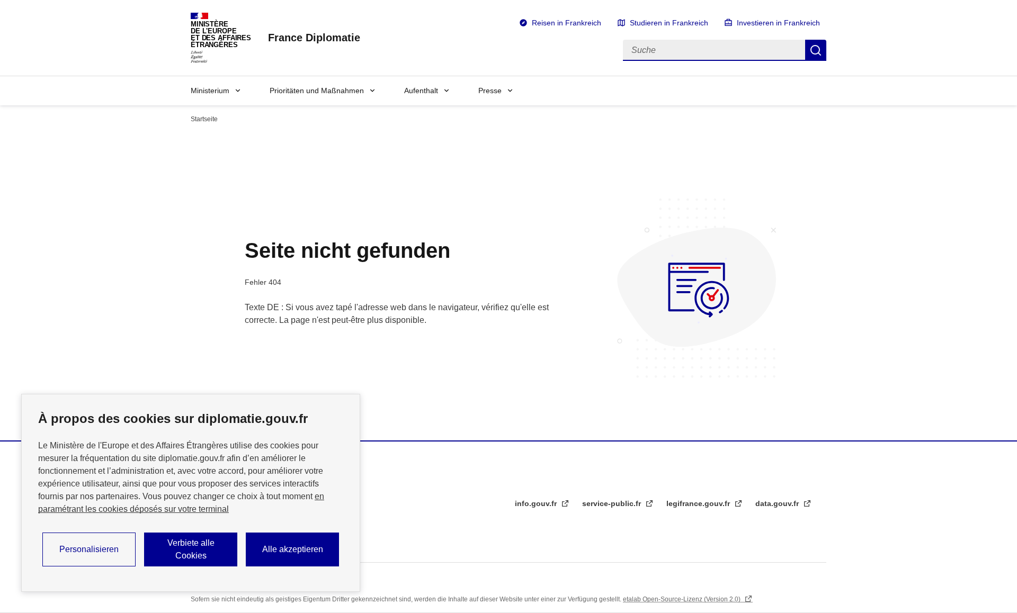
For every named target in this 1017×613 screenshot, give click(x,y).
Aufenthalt (421, 90)
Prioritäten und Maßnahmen (317, 90)
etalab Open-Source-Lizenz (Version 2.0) (682, 599)
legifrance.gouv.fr (699, 503)
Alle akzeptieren (292, 549)
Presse (490, 90)
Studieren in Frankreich (669, 23)
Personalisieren (89, 549)
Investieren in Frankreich (778, 23)
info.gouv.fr (537, 503)
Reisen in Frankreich (566, 23)
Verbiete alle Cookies (191, 549)
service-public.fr (612, 503)
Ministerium (210, 90)
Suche (815, 50)
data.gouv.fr (778, 503)
